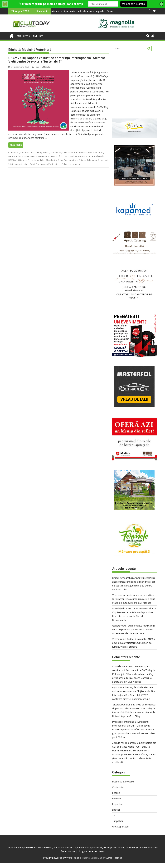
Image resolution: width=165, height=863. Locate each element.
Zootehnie (53, 164)
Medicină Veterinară (39, 156)
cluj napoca (69, 152)
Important (25, 152)
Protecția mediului (36, 160)
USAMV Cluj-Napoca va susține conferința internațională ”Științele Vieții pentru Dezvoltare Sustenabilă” (56, 59)
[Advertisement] (134, 83)
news (52, 156)
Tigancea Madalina (43, 67)
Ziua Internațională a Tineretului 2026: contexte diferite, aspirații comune (133, 695)
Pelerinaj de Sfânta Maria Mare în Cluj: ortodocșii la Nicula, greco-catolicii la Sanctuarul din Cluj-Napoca (133, 677)
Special (27, 36)
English (116, 792)
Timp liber (38, 36)
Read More (16, 145)
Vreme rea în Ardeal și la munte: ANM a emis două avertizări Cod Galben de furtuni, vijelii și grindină (133, 642)
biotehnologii (57, 152)
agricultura (44, 152)
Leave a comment (72, 164)
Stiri (19, 36)
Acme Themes (114, 857)
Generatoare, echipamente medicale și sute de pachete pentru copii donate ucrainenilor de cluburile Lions (76, 11)
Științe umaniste (15, 164)
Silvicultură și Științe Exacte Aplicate (62, 160)
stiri (26, 164)
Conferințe (118, 787)
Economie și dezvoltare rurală (89, 152)
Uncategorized (120, 826)
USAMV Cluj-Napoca (38, 164)
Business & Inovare (123, 781)
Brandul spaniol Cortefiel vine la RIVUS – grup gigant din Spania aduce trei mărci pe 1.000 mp (134, 733)
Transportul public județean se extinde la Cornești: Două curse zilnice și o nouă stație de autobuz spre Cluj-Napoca (133, 598)
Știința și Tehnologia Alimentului (93, 160)
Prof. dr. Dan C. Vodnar (66, 156)
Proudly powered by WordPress (61, 857)
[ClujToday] (11, 36)
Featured (15, 152)
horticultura (24, 156)
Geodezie (12, 156)
